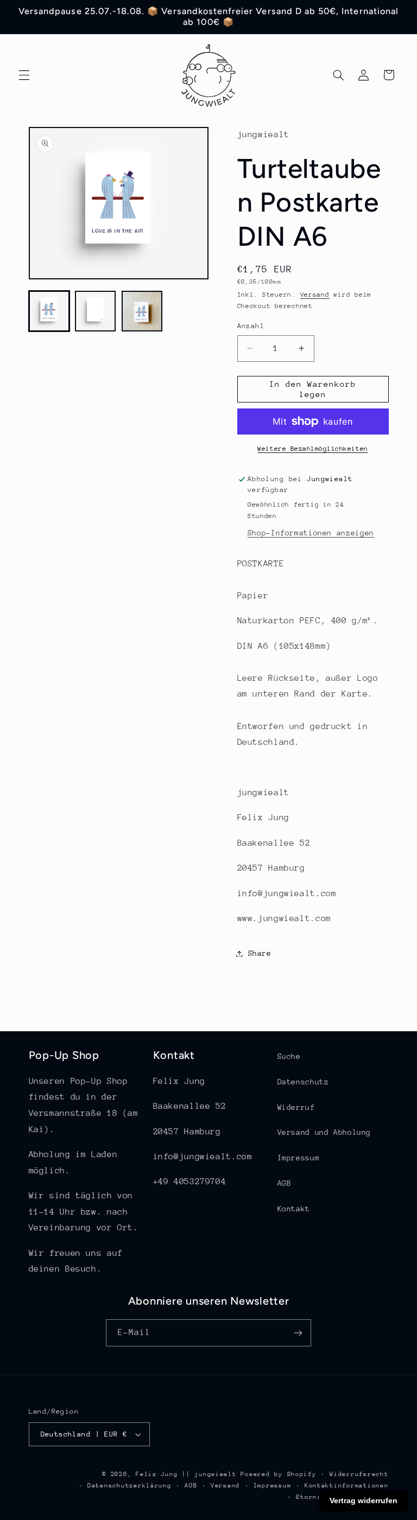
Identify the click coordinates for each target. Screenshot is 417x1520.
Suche (289, 1056)
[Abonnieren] (298, 1332)
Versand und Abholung (324, 1132)
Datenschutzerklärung (129, 1485)
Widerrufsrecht (359, 1474)
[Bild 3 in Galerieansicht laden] (142, 311)
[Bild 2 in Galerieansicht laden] (95, 311)
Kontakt (293, 1208)
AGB (284, 1183)
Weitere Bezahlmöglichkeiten (312, 448)
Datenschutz (303, 1081)
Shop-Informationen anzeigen (311, 532)
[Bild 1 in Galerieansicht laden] (49, 311)
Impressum (298, 1157)
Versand (315, 294)
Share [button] (259, 953)
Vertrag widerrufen (363, 1500)
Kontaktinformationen (347, 1485)
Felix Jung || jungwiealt (186, 1474)
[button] (23, 74)
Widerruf (296, 1107)
